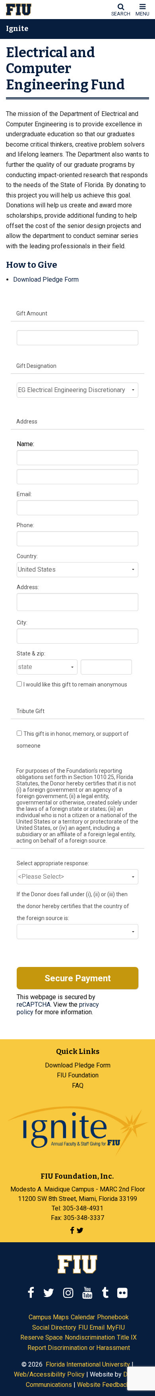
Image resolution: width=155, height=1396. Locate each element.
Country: (27, 556)
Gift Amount (31, 313)
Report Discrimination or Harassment (78, 1348)
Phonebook (113, 1317)
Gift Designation (36, 366)
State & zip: (31, 653)
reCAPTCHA (33, 1004)
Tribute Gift (30, 711)
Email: (24, 494)
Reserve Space (41, 1337)
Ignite (17, 29)
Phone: (25, 525)
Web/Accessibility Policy (49, 1374)
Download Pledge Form (46, 279)
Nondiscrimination (90, 1337)
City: (22, 622)
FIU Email (91, 1327)
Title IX (127, 1337)
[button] (120, 9)
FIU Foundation (78, 1075)
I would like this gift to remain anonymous (75, 684)
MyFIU (116, 1327)
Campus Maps (49, 1317)
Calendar (83, 1317)
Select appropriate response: (53, 863)
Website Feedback (103, 1384)
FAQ (77, 1085)
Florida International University (88, 1364)
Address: (28, 587)
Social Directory (54, 1327)
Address (26, 421)
